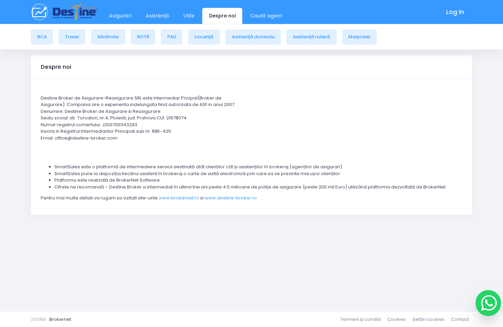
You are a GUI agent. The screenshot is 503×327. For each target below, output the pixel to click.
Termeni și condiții (360, 319)
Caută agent (266, 15)
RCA (42, 37)
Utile (188, 15)
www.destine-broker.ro (231, 198)
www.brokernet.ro (179, 198)
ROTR (143, 37)
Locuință (204, 37)
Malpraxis (359, 37)
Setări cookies (428, 319)
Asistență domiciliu (253, 37)
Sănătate (108, 37)
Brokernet (60, 319)
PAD (171, 37)
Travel (72, 37)
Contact (460, 319)
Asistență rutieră (311, 37)
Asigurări (120, 15)
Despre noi (222, 15)
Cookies (396, 319)
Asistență (157, 15)
